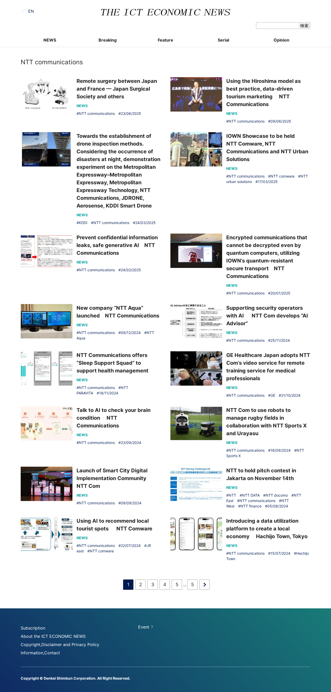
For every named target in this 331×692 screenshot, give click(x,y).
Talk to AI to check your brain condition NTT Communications (114, 418)
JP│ (27, 11)
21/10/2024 (290, 395)
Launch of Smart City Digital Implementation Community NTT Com (114, 478)
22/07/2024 (131, 545)
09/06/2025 (280, 121)
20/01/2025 (280, 293)
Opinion (281, 40)
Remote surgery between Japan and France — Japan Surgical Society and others (117, 89)
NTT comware (282, 176)
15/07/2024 (280, 553)
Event (143, 627)
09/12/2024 (131, 332)
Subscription (33, 628)
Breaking (108, 40)
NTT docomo (277, 495)
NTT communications (97, 113)
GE (272, 395)
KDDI (83, 222)
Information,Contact (40, 652)
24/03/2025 (145, 222)
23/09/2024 (131, 442)
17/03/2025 (268, 181)
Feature (165, 40)
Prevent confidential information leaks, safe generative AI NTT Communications (117, 245)
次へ (204, 584)
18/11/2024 (108, 393)
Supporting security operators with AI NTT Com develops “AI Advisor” (267, 316)
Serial (223, 40)
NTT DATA (251, 495)
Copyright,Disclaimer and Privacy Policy (60, 644)
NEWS (49, 40)
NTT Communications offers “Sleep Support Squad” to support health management (112, 363)
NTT (232, 495)
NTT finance (250, 506)
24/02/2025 (131, 270)
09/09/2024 (131, 503)
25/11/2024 (280, 340)
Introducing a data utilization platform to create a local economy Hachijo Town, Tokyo (266, 528)
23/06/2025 (131, 113)
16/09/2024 (280, 450)
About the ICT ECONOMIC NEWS (53, 636)
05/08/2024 (277, 506)
